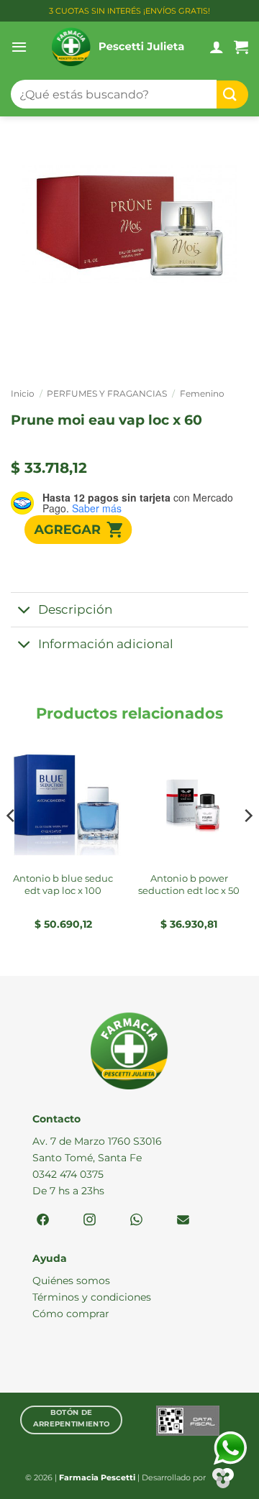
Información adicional (105, 644)
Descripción (75, 609)
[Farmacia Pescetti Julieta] (118, 47)
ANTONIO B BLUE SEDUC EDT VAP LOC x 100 (63, 884)
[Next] (247, 844)
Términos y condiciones (91, 1297)
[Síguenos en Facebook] (42, 1220)
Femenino (202, 393)
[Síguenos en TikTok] (136, 1220)
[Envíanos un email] (183, 1220)
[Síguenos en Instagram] (89, 1220)
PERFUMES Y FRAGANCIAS (107, 393)
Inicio (23, 393)
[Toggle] (24, 611)
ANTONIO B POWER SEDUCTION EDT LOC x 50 (189, 884)
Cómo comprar (70, 1313)
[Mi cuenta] (216, 47)
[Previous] (11, 844)
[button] (19, 46)
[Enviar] (232, 94)
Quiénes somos (71, 1280)
